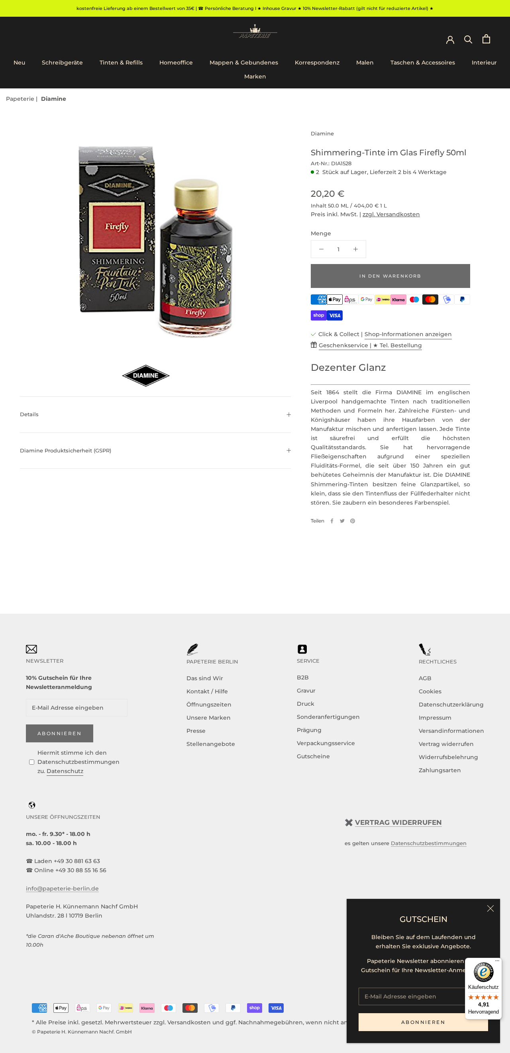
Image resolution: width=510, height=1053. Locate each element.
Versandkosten (189, 1022)
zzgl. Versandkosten (391, 214)
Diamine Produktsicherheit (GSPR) (65, 450)
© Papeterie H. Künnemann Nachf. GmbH (82, 1032)
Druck (305, 703)
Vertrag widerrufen (446, 744)
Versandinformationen (451, 730)
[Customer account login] (450, 39)
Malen (365, 62)
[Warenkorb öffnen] (486, 38)
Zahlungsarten (440, 770)
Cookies (430, 691)
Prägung (309, 730)
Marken (255, 76)
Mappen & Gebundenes (244, 62)
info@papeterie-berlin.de (62, 888)
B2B (303, 677)
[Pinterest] (352, 521)
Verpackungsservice (326, 743)
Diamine (53, 98)
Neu (19, 62)
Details (29, 414)
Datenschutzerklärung (451, 704)
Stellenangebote (210, 744)
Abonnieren (423, 1022)
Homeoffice (176, 62)
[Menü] (497, 962)
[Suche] (468, 39)
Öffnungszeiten (208, 704)
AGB (425, 678)
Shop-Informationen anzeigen (408, 334)
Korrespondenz (317, 62)
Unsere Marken (208, 717)
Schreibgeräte (62, 62)
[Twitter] (342, 521)
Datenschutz (65, 771)
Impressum (435, 717)
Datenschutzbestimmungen (429, 843)
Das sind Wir (204, 678)
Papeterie (21, 98)
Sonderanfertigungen (328, 716)
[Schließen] (490, 908)
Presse (196, 730)
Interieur (484, 62)
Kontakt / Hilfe (207, 691)
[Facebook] (332, 521)
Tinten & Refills (121, 62)
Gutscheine (313, 756)
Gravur (306, 690)
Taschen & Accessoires (422, 62)
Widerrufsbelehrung (448, 757)
